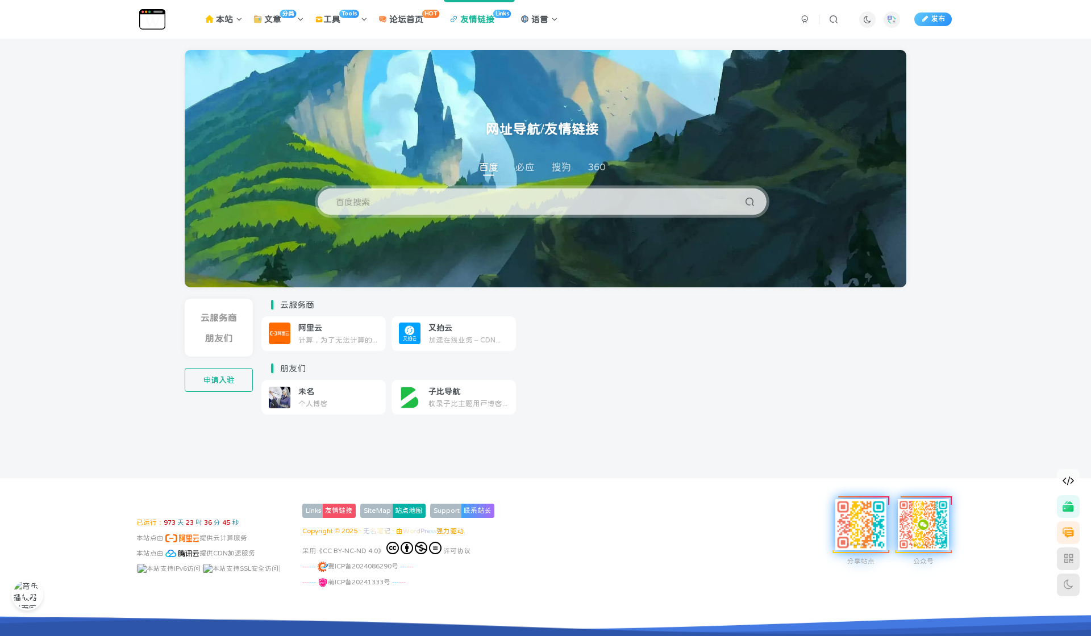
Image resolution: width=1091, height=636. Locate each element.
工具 (339, 17)
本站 (223, 19)
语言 (538, 19)
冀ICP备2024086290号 (363, 566)
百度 (488, 167)
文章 (278, 17)
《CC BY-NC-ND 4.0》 (350, 550)
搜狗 (561, 167)
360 (596, 167)
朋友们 (218, 337)
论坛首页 (412, 17)
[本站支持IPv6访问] (169, 567)
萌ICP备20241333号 (359, 582)
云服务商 (219, 317)
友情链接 (483, 17)
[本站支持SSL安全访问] (240, 567)
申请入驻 (219, 380)
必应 (525, 167)
